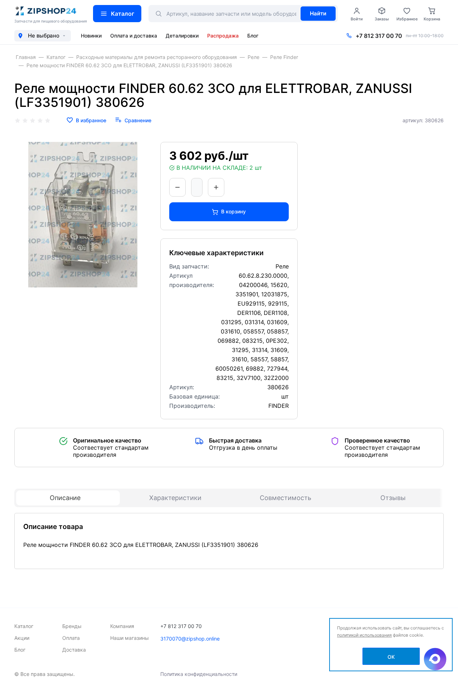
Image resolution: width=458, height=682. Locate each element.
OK (391, 657)
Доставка (74, 650)
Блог (252, 36)
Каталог (122, 13)
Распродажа (223, 36)
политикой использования (364, 635)
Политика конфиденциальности (198, 674)
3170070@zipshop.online (190, 639)
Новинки (91, 36)
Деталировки (182, 36)
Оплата (71, 638)
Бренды (72, 626)
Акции (21, 638)
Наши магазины (129, 638)
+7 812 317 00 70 (379, 35)
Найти (318, 13)
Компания (122, 626)
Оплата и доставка (133, 36)
